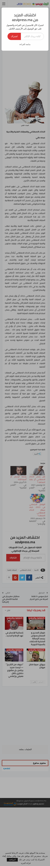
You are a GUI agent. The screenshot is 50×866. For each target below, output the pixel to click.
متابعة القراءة (25, 44)
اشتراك (14, 36)
